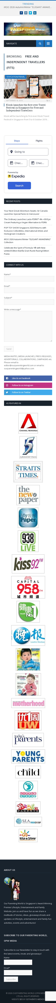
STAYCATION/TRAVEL (16, 76)
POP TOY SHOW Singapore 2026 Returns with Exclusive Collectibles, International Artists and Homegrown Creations (26, 230)
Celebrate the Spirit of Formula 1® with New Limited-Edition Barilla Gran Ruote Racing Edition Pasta (26, 250)
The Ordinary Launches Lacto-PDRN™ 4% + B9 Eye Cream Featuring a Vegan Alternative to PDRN (27, 221)
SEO (21, 999)
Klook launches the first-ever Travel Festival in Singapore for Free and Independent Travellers (26, 107)
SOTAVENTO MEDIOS (35, 999)
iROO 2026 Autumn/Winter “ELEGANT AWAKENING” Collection (29, 7)
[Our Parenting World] (28, 28)
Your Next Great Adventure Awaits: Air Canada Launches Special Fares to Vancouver (26, 212)
